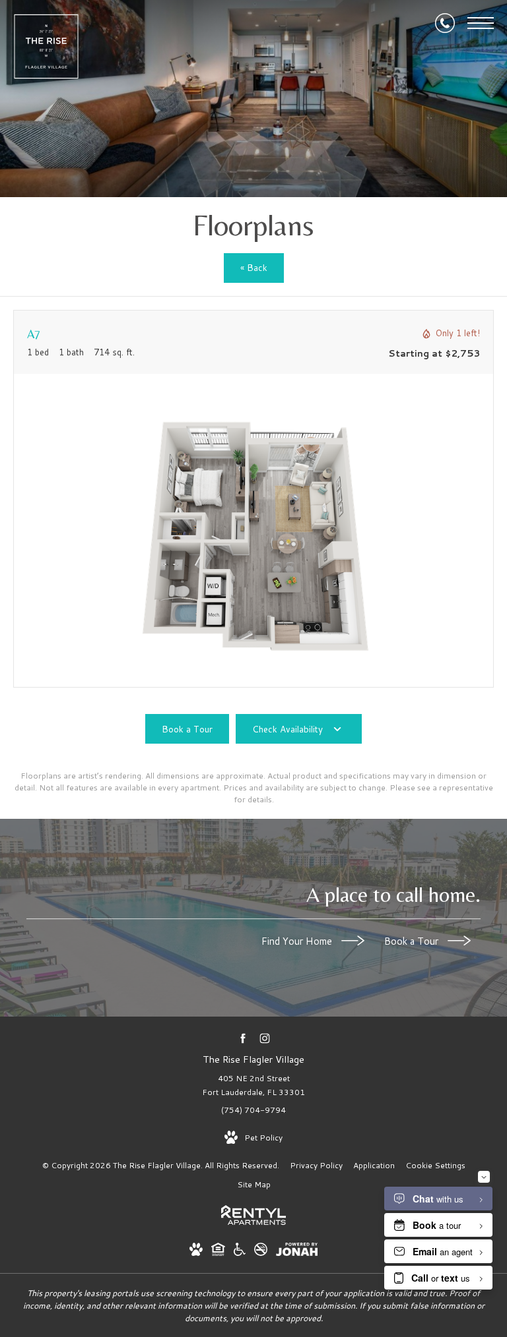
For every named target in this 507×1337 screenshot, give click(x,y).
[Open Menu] (480, 23)
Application (374, 1165)
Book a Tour (412, 941)
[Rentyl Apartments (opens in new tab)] (253, 1222)
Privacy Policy (316, 1165)
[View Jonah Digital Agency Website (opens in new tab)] (297, 1252)
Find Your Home (298, 941)
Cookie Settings (435, 1165)
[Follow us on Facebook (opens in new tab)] (242, 1038)
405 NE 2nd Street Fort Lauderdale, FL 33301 (253, 1085)
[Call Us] (445, 23)
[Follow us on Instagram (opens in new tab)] (264, 1038)
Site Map (254, 1184)
